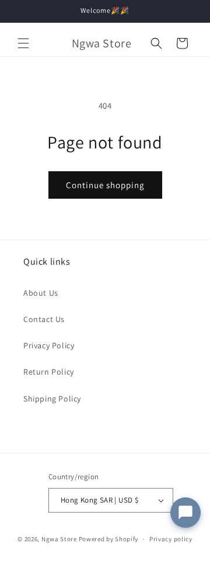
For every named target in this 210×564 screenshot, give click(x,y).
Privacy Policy (48, 345)
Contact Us (44, 319)
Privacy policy (170, 539)
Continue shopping (105, 185)
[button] (23, 43)
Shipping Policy (52, 398)
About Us (40, 293)
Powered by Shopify (109, 539)
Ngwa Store (59, 539)
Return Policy (48, 371)
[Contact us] (185, 512)
